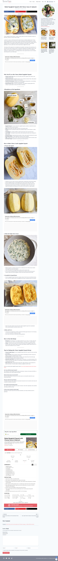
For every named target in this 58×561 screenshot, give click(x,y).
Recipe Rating (5, 532)
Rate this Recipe (32, 449)
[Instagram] (49, 1)
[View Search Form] (54, 1)
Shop (45, 1)
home (31, 1)
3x (35, 464)
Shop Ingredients (28, 434)
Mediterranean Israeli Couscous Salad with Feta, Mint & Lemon (44, 38)
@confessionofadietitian (18, 505)
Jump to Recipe (20, 13)
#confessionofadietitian (29, 505)
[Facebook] (47, 1)
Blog (43, 1)
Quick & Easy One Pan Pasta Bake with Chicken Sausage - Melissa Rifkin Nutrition (20, 524)
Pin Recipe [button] (21, 449)
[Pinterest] (51, 1)
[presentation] (44, 33)
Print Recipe (10, 449)
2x (34, 464)
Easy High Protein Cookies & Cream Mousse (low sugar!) (30, 515)
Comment (5, 534)
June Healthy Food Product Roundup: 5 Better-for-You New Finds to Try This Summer (51, 51)
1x (32, 464)
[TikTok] (52, 1)
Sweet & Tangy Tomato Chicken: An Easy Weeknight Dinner (52, 38)
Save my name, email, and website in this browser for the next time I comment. (16, 550)
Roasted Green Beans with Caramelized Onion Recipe (10, 515)
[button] (36, 16)
